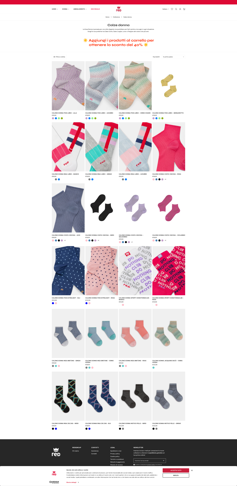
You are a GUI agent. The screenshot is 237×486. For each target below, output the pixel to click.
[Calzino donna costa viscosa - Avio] (156, 179)
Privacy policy (115, 454)
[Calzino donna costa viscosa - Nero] (159, 179)
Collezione (116, 17)
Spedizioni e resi (115, 451)
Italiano (164, 9)
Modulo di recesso (116, 465)
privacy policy (151, 464)
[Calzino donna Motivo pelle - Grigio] (123, 429)
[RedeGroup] (118, 9)
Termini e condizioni (117, 459)
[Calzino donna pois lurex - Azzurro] (56, 118)
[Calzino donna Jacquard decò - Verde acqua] (153, 368)
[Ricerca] (176, 9)
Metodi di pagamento (117, 462)
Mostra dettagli (71, 482)
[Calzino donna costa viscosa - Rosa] (153, 179)
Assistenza (94, 451)
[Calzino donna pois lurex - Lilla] (53, 118)
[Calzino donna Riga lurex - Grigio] (56, 179)
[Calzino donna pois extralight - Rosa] (56, 303)
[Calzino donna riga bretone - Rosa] (59, 366)
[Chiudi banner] (192, 470)
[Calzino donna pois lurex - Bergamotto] (62, 118)
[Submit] (163, 460)
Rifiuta (176, 475)
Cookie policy (115, 456)
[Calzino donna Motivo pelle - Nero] (120, 429)
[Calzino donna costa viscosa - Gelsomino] (162, 179)
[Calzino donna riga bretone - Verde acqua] (56, 366)
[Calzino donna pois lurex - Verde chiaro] (59, 118)
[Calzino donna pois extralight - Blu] (53, 303)
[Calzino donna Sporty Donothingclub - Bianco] (120, 305)
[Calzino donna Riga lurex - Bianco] (53, 179)
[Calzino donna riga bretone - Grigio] (53, 366)
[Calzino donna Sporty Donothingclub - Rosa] (123, 305)
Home (107, 17)
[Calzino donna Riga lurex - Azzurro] (59, 179)
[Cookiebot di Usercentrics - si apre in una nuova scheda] (54, 482)
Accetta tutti (176, 470)
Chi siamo (75, 451)
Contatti (94, 454)
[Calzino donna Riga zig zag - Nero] (53, 429)
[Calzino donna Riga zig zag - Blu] (56, 429)
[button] (55, 9)
